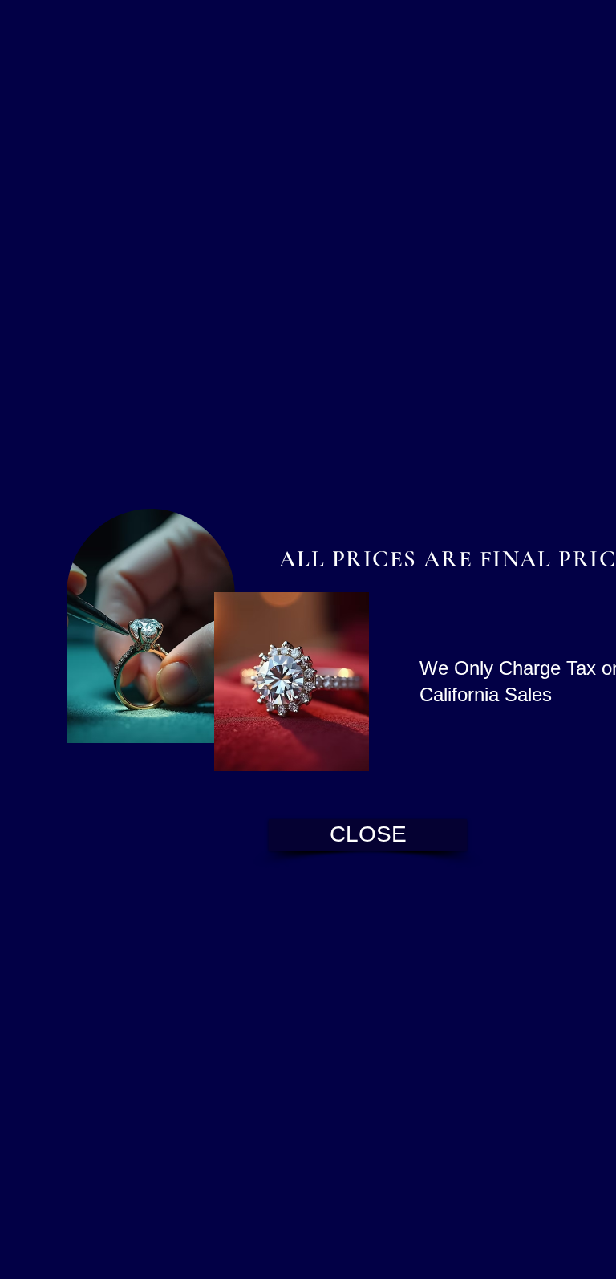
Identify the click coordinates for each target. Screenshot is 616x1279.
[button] (368, 835)
